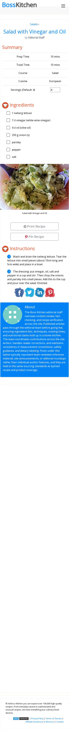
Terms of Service (54, 718)
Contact (59, 721)
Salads (34, 24)
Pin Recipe (36, 236)
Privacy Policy (37, 718)
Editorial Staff (47, 306)
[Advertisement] (34, 536)
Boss (19, 4)
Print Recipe (35, 226)
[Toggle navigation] (63, 6)
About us (49, 721)
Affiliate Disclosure (34, 721)
